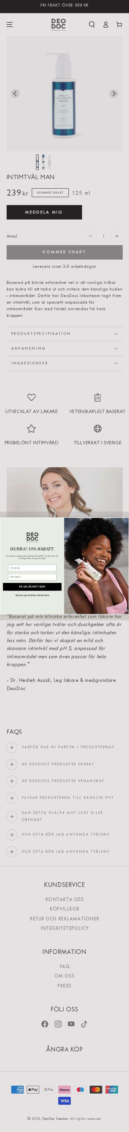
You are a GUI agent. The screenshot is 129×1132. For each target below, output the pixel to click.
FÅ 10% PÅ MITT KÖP (32, 586)
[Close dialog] (125, 521)
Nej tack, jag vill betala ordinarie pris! (32, 595)
